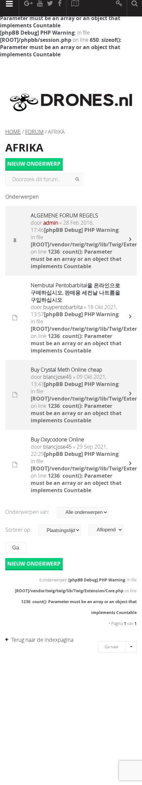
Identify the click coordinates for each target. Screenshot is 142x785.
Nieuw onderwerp (33, 164)
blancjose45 (57, 376)
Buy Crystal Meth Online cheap (66, 369)
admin (50, 222)
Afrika (24, 147)
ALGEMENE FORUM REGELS (64, 215)
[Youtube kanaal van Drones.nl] (40, 8)
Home (13, 131)
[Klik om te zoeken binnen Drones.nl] (134, 8)
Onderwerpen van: (28, 512)
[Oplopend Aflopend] (109, 529)
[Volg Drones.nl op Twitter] (50, 8)
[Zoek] (77, 179)
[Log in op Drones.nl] (119, 8)
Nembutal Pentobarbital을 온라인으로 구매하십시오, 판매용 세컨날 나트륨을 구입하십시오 (75, 292)
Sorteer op (18, 529)
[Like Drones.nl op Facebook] (59, 8)
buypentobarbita (63, 307)
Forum (34, 131)
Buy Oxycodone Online (57, 439)
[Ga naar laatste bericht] (130, 241)
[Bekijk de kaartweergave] (75, 8)
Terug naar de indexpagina (42, 639)
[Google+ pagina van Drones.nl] (28, 8)
